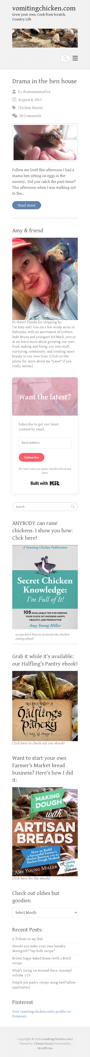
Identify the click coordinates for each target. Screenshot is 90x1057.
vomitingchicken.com (44, 8)
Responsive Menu (75, 58)
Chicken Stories (30, 108)
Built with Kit (45, 483)
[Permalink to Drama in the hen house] (45, 142)
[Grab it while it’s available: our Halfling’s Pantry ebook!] (45, 673)
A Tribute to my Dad (27, 939)
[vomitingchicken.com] (45, 36)
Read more (26, 205)
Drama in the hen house (44, 81)
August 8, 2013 (30, 100)
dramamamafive (36, 92)
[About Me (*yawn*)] (45, 240)
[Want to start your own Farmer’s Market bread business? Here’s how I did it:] (45, 789)
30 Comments (30, 116)
